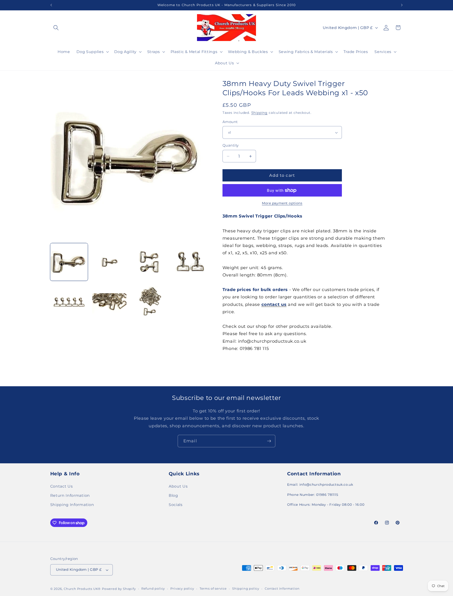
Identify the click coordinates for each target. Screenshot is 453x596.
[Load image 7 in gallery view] (150, 302)
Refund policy (153, 588)
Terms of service (213, 588)
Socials (176, 504)
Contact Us (61, 486)
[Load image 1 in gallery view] (69, 262)
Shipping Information (72, 504)
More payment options (282, 203)
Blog (173, 495)
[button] (56, 28)
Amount (230, 122)
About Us (178, 486)
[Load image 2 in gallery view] (109, 262)
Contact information (282, 588)
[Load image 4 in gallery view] (190, 262)
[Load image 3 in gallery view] (150, 262)
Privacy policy (182, 588)
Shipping (259, 113)
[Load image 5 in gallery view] (69, 302)
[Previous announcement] (51, 5)
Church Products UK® (82, 589)
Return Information (70, 495)
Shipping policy (245, 588)
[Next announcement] (402, 5)
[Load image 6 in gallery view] (109, 302)
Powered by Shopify (119, 589)
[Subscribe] (269, 441)
